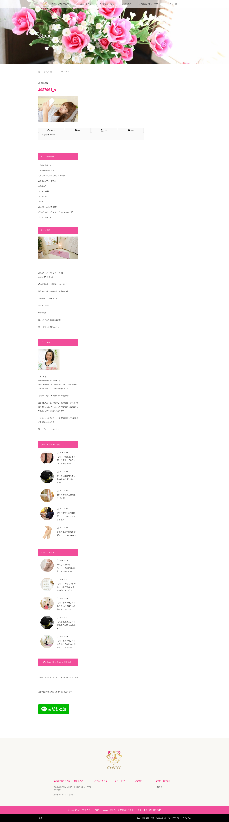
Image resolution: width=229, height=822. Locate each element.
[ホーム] (39, 69)
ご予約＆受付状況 (106, 4)
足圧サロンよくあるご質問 (47, 207)
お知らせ (159, 787)
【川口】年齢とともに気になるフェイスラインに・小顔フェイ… (66, 460)
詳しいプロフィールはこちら (48, 429)
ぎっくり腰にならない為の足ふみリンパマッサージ (66, 479)
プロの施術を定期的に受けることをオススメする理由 (66, 516)
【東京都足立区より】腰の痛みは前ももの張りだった (66, 625)
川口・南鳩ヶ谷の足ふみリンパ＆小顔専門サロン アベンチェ (168, 818)
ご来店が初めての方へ (61, 4)
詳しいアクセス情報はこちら (48, 327)
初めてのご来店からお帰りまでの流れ (51, 176)
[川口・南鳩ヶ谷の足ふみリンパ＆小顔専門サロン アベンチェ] (114, 767)
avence (52, 135)
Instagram (40, 818)
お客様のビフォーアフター (150, 4)
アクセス (173, 4)
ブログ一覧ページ (44, 217)
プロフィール (43, 196)
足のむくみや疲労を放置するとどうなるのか (66, 533)
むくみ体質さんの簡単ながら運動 (66, 496)
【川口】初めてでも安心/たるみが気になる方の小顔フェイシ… (66, 587)
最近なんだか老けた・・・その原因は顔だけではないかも (66, 567)
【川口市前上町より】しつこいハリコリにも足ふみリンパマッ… (66, 606)
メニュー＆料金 (84, 4)
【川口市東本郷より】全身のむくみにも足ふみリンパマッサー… (66, 644)
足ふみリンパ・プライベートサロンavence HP (55, 212)
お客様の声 (126, 4)
